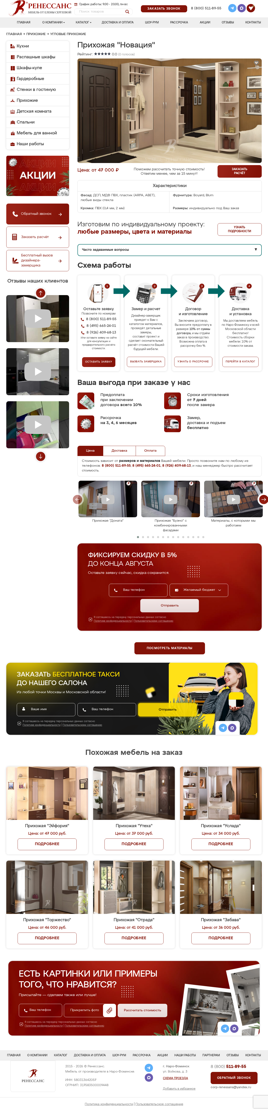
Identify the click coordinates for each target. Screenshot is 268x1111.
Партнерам (211, 1055)
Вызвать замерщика (146, 362)
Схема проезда (175, 1078)
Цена (90, 450)
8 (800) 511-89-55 (206, 8)
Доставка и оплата (118, 22)
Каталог (82, 22)
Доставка (119, 450)
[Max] (241, 9)
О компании (52, 22)
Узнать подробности (239, 229)
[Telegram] (232, 9)
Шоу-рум (152, 22)
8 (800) (228, 1067)
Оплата (150, 450)
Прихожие (36, 34)
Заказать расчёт (239, 171)
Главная (23, 22)
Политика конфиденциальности (109, 1104)
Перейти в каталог (240, 362)
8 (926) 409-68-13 (206, 14)
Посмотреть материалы (170, 648)
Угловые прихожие (68, 34)
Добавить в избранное (179, 1088)
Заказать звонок (164, 8)
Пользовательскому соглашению (153, 621)
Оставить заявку (98, 362)
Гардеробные (30, 79)
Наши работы (30, 144)
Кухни (23, 46)
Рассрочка (179, 22)
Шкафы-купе (29, 68)
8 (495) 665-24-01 (205, 3)
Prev (40, 293)
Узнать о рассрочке (193, 362)
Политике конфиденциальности (113, 621)
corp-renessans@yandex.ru (231, 1087)
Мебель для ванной (37, 133)
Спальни (26, 122)
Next (40, 456)
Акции (205, 22)
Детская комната (34, 111)
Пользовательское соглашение (159, 1104)
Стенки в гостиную (36, 90)
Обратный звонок (234, 1078)
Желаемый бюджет (199, 590)
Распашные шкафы (36, 57)
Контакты (253, 22)
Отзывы (228, 22)
